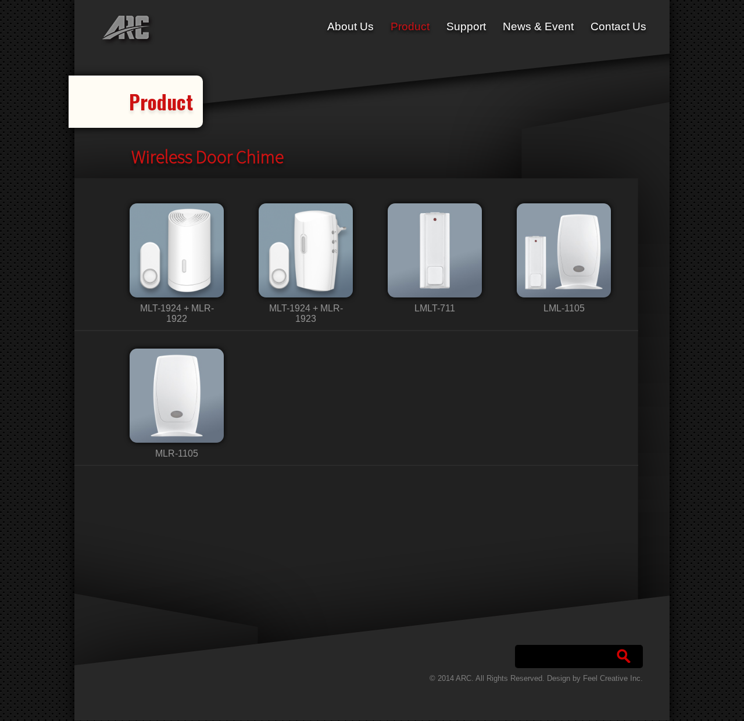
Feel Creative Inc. (613, 678)
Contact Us (618, 26)
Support (466, 26)
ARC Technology (126, 30)
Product (410, 26)
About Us (350, 26)
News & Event (538, 26)
